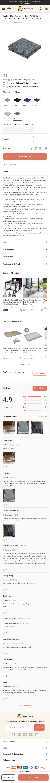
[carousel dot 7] (29, 364)
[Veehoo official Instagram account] (19, 734)
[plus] (12, 777)
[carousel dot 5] (27, 364)
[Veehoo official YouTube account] (31, 734)
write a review (40, 388)
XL (22, 130)
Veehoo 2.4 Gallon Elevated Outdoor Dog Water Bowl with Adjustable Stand (12, 302)
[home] (25, 8)
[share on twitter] (45, 148)
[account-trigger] (9, 8)
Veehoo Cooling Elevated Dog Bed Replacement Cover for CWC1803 (11, 350)
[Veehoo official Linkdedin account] (36, 734)
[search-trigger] (41, 8)
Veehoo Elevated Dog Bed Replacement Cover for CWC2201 (32, 350)
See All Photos (42, 416)
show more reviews (25, 705)
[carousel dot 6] (28, 364)
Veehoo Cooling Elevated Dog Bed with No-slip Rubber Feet (32, 302)
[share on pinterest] (36, 148)
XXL (30, 130)
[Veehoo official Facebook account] (25, 734)
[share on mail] (40, 148)
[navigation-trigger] (3, 8)
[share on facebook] (31, 148)
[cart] (46, 8)
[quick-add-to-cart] (21, 310)
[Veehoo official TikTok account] (13, 734)
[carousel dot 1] (23, 364)
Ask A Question (40, 373)
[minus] (4, 777)
